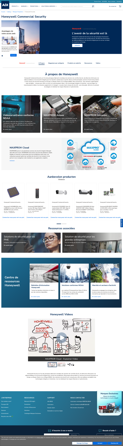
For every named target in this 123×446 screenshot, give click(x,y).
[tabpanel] (44, 281)
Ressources (88, 63)
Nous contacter (109, 435)
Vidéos (98, 63)
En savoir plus (7, 129)
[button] (121, 223)
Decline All (114, 443)
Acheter (77, 45)
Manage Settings (82, 443)
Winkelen (61, 180)
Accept (100, 443)
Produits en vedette (74, 63)
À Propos (42, 63)
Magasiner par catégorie (56, 63)
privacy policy (39, 437)
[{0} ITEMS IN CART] (120, 6)
